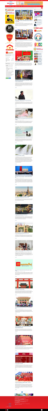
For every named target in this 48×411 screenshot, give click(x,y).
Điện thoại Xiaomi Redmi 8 (9, 75)
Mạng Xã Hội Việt (23, 389)
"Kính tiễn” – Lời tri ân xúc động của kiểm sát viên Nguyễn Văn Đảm (23, 242)
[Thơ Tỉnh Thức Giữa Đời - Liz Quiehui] (24, 144)
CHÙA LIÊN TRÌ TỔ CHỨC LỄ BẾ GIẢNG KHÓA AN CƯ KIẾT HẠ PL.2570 (38, 54)
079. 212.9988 (7, 0)
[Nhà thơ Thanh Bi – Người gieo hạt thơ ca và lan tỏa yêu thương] (24, 91)
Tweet (17, 26)
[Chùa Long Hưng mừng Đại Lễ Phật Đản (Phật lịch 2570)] (24, 219)
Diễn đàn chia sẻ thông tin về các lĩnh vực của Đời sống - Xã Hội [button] (30, 6)
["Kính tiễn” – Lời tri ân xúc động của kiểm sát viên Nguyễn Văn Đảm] (24, 236)
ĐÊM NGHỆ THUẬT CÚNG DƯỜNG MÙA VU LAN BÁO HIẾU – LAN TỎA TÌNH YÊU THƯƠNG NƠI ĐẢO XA (38, 62)
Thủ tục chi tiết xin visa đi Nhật (19, 350)
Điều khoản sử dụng (28, 389)
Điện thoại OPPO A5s (8, 73)
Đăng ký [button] (13, 6)
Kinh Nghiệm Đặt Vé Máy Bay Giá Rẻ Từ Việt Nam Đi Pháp (22, 190)
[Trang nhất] (6, 6)
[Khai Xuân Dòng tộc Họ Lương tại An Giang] (24, 327)
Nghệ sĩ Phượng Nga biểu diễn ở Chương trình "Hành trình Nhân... (38, 17)
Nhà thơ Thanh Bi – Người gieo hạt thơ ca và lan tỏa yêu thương (23, 97)
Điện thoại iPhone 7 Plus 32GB (9, 71)
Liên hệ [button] (19, 6)
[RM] (9, 28)
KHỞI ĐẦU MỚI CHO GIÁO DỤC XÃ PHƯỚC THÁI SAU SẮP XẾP (40, 59)
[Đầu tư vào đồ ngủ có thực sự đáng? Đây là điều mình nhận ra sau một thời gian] (24, 109)
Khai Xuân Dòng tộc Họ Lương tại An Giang (20, 333)
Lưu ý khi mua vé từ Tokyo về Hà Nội (19, 279)
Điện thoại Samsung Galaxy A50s (9, 67)
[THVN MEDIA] (38, 44)
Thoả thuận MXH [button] (9, 6)
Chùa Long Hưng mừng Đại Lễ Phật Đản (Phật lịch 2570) (22, 225)
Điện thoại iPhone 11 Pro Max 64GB (9, 70)
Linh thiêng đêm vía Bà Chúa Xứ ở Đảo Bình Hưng (21, 207)
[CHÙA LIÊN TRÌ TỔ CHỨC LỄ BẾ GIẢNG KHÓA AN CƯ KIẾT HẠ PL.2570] (24, 14)
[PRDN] (38, 30)
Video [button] (21, 6)
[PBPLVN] (9, 12)
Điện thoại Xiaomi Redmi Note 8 (10, 74)
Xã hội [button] (39, 6)
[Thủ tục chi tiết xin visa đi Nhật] (24, 344)
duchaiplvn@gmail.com (16, 0)
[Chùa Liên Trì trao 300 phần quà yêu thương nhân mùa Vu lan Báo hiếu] (24, 33)
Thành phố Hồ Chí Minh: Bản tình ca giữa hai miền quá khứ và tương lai (24, 132)
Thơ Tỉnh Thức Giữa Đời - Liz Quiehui (19, 150)
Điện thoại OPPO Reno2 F (9, 72)
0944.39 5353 (11, 0)
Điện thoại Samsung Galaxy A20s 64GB (9, 68)
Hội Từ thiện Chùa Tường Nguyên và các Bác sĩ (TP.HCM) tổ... (39, 20)
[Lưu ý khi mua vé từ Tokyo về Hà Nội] (24, 273)
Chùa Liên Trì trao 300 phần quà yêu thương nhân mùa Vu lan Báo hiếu (23, 39)
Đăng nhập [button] (16, 6)
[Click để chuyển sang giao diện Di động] (7, 395)
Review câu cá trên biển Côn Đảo (39, 24)
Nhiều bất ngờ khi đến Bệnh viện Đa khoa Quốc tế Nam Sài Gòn (39, 22)
